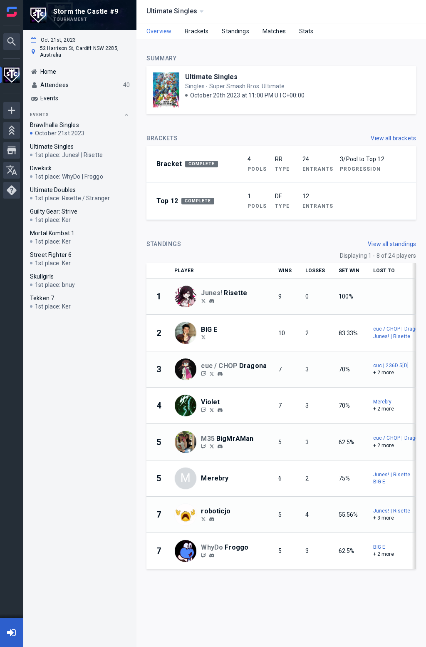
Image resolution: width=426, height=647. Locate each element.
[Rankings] (11, 130)
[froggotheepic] (203, 555)
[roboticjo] (211, 519)
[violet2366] (220, 410)
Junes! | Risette (391, 336)
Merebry (382, 402)
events (39, 114)
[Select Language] (11, 170)
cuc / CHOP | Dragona (398, 329)
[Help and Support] (11, 190)
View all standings (392, 244)
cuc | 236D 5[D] (391, 365)
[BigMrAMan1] (211, 446)
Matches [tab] (274, 31)
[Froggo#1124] (211, 555)
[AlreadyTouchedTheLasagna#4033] (220, 446)
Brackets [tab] (196, 31)
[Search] (11, 41)
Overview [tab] (158, 31)
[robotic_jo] (203, 518)
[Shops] (11, 150)
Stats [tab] (306, 31)
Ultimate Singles (211, 77)
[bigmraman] (203, 446)
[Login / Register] (11, 632)
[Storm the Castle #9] (11, 76)
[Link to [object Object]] (187, 296)
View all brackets (393, 138)
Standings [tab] (235, 31)
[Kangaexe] (203, 373)
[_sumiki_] (203, 300)
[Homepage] (11, 12)
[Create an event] (11, 110)
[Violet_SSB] (203, 409)
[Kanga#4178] (220, 374)
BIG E (379, 482)
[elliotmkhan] (203, 337)
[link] (211, 300)
